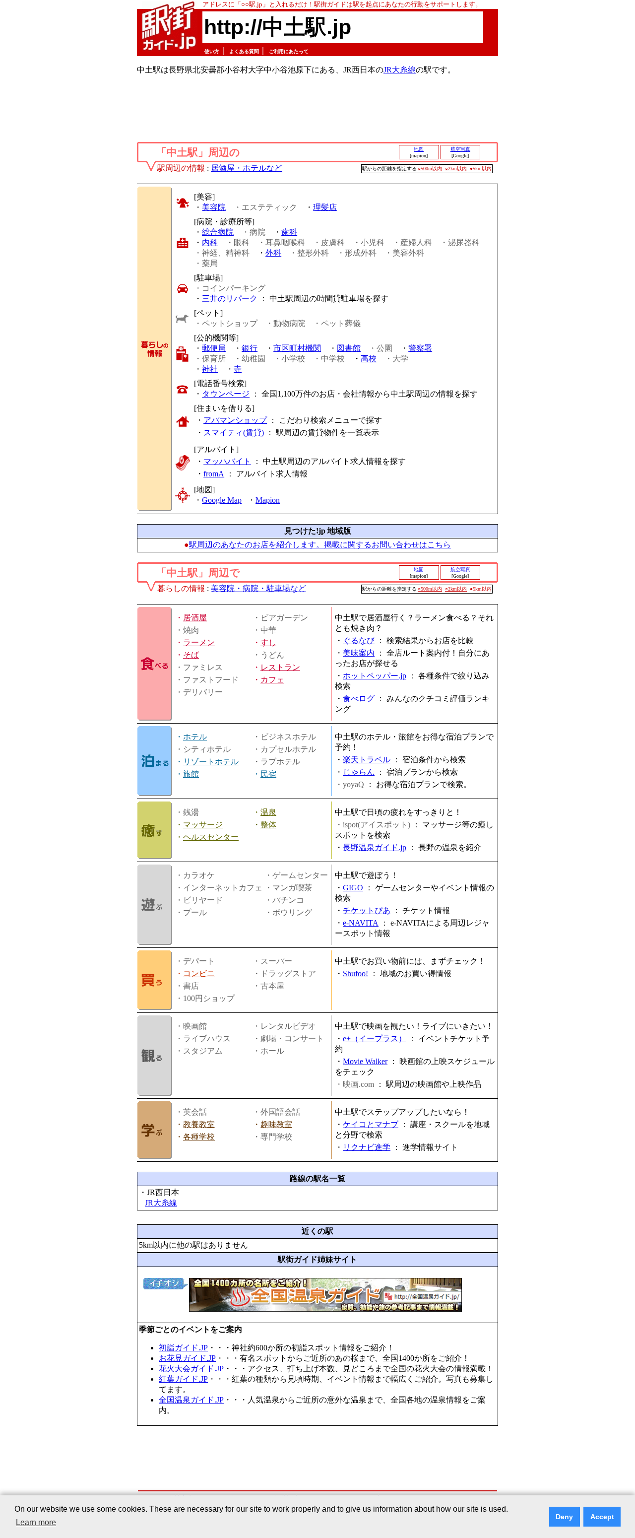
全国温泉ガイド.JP (191, 1400)
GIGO (353, 887)
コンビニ (199, 973)
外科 (273, 253)
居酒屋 (195, 617)
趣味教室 (276, 1124)
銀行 (249, 348)
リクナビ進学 (366, 1147)
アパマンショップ (235, 420)
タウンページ (226, 394)
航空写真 (460, 149)
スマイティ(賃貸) (233, 432)
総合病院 (218, 232)
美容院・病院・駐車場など (258, 588)
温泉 (268, 812)
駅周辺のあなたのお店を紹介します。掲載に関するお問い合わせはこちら (320, 544)
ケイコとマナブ (370, 1124)
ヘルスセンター (211, 837)
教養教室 (199, 1124)
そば (191, 655)
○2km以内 (456, 168)
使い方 (211, 51)
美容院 (214, 207)
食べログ (359, 698)
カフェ (272, 679)
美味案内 (359, 653)
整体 (268, 824)
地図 (419, 149)
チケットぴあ (366, 910)
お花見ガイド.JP (187, 1358)
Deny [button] (564, 1517)
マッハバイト (227, 461)
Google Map (222, 500)
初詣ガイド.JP (183, 1347)
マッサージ (203, 824)
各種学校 (199, 1137)
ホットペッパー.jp (374, 675)
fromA (213, 473)
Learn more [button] (36, 1522)
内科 (210, 242)
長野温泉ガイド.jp (374, 847)
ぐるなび (359, 640)
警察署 (420, 348)
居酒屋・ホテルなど (246, 168)
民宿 (268, 774)
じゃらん (359, 772)
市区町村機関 (297, 348)
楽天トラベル (366, 759)
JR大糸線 (399, 70)
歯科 (289, 232)
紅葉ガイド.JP (183, 1379)
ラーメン (199, 642)
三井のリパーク (229, 298)
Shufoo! (355, 973)
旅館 (191, 774)
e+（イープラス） (374, 1038)
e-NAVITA (361, 923)
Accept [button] (602, 1517)
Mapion (267, 500)
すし (268, 642)
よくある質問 (244, 51)
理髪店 (325, 207)
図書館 (349, 348)
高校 (369, 358)
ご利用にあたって (289, 51)
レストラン (280, 667)
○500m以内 (430, 168)
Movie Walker (365, 1061)
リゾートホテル (211, 761)
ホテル (195, 737)
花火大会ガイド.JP (191, 1368)
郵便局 (214, 348)
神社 (210, 369)
